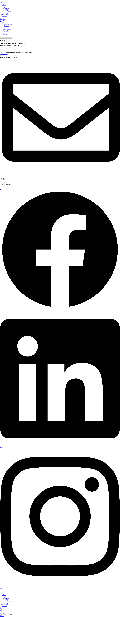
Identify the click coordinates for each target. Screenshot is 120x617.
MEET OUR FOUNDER (8, 24)
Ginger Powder (6, 8)
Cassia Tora (6, 12)
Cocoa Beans (6, 30)
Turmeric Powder (6, 9)
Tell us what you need (3, 17)
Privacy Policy (58, 586)
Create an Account (3, 613)
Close (1, 588)
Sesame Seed (6, 10)
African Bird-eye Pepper (7, 11)
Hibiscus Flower (6, 7)
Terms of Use (62, 586)
